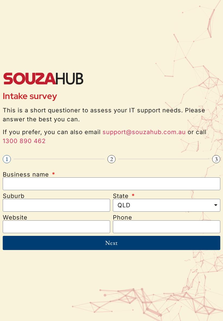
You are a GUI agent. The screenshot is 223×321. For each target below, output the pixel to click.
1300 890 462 (24, 140)
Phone (122, 217)
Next (111, 243)
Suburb (13, 196)
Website (15, 217)
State (122, 196)
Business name (27, 174)
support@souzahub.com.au (144, 131)
